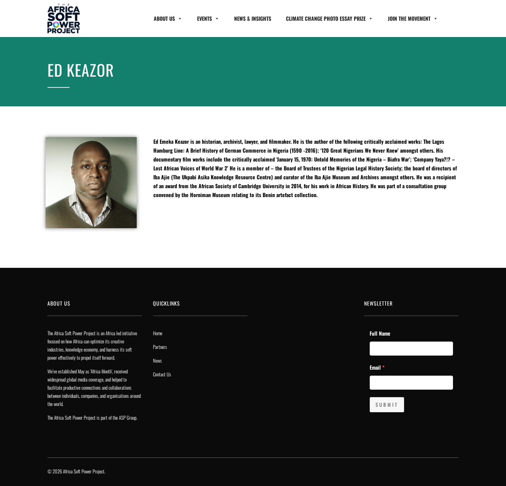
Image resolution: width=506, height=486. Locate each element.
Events (204, 18)
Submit (387, 404)
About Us (164, 18)
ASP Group (127, 417)
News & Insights (252, 18)
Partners (160, 346)
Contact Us (162, 374)
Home (157, 333)
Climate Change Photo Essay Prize (326, 18)
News (157, 360)
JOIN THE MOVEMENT (409, 18)
